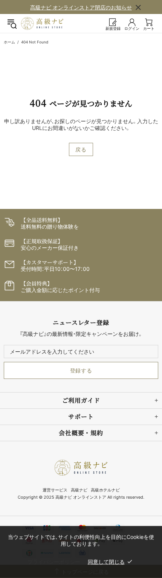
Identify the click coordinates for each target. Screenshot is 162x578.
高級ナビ (79, 490)
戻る (80, 149)
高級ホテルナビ (105, 490)
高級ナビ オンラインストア (42, 23)
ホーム (9, 42)
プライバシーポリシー (54, 561)
